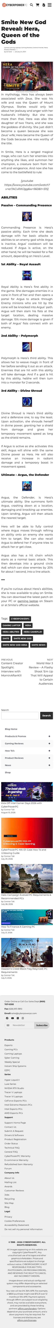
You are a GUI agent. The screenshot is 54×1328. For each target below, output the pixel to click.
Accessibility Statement (16, 1225)
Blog (6, 1207)
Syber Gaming (11, 1058)
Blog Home (11, 729)
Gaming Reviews (26, 47)
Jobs (6, 1195)
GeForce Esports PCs (15, 1101)
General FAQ (11, 1152)
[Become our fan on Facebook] (7, 1018)
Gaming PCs (11, 1049)
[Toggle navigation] (49, 5)
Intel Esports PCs (13, 1109)
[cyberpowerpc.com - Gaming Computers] (14, 5)
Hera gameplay (33, 632)
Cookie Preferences (14, 1221)
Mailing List (10, 1182)
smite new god (23, 638)
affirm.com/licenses (26, 1320)
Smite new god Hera (15, 645)
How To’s (27, 751)
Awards (8, 1186)
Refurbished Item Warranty (18, 1164)
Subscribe (42, 1025)
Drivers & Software (14, 1135)
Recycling (9, 1199)
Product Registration (15, 1139)
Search (5, 710)
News (46, 47)
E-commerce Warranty (16, 1160)
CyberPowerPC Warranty (17, 1156)
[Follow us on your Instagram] (23, 1018)
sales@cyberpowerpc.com (24, 1013)
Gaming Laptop (12, 625)
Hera (28, 625)
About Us (9, 1178)
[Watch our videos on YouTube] (12, 1018)
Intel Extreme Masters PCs (18, 1105)
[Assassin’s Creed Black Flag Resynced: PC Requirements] (27, 952)
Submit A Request (13, 1131)
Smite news (38, 645)
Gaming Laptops (15, 47)
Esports (8, 1045)
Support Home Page (15, 1123)
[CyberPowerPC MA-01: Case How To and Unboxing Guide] (27, 833)
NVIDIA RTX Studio (14, 1088)
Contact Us (10, 1127)
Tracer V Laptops (13, 1092)
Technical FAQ (12, 1148)
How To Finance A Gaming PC (18, 926)
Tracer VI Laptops (13, 1096)
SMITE (6, 638)
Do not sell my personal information (23, 1229)
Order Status (11, 1143)
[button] (31, 4)
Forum (8, 1168)
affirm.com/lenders (27, 1308)
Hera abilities (11, 632)
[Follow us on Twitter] (18, 1018)
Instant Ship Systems (15, 1066)
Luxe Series (10, 1084)
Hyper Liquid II (12, 1080)
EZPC (7, 1070)
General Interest (38, 47)
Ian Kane (9, 51)
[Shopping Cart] (37, 4)
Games (6, 47)
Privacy (8, 1217)
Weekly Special (12, 1062)
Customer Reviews (14, 1190)
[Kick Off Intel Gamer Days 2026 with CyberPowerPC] (27, 792)
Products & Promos (27, 736)
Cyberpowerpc (20, 619)
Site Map (9, 1203)
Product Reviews (9, 49)
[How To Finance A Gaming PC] (27, 917)
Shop (8, 772)
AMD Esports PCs (13, 1113)
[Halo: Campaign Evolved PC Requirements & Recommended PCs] (27, 878)
